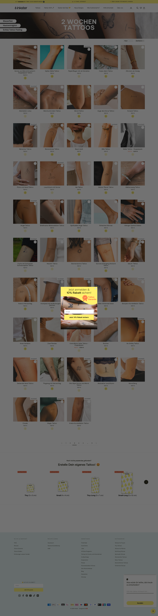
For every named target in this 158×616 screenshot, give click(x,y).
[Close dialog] (96, 288)
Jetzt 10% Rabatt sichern (79, 317)
